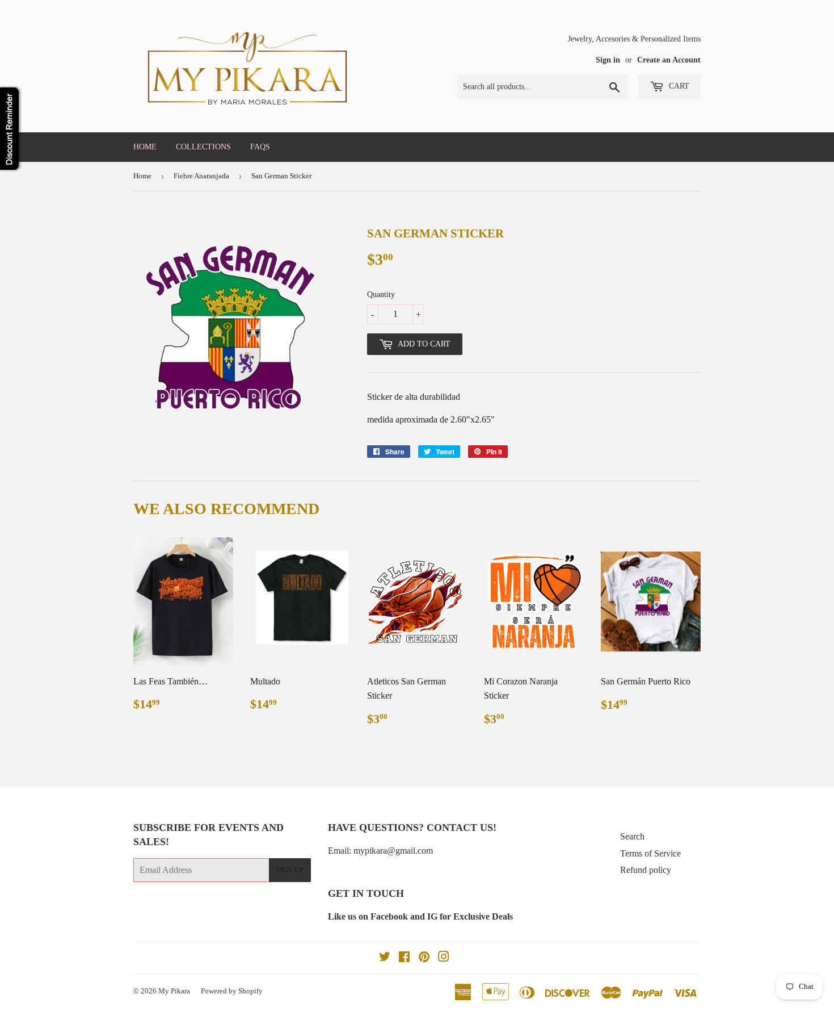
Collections (203, 147)
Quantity (381, 294)
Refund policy (645, 870)
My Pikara (174, 991)
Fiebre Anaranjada (201, 176)
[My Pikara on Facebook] (404, 958)
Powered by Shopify (232, 991)
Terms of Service (650, 853)
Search (632, 836)
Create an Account (669, 60)
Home (145, 147)
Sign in (608, 60)
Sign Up (290, 870)
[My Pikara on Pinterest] (424, 958)
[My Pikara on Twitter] (384, 958)
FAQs (260, 147)
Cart (678, 86)
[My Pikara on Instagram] (443, 958)
